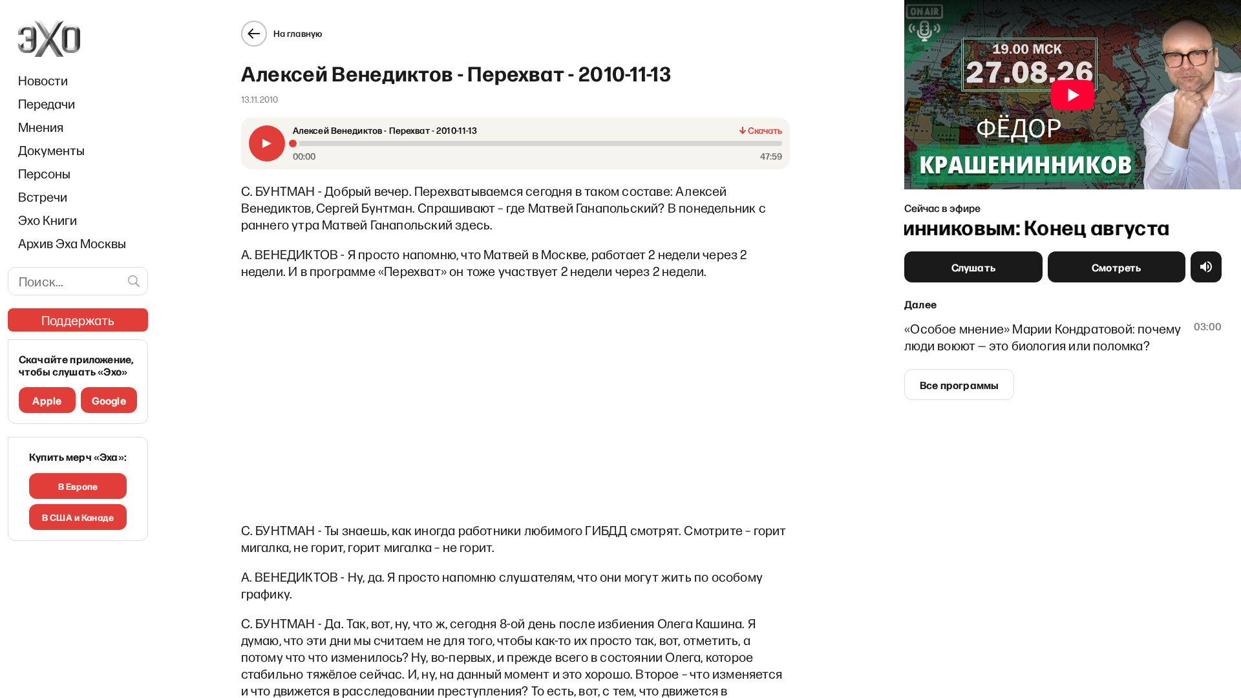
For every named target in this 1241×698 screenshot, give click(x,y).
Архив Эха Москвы (72, 243)
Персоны (44, 173)
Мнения (40, 126)
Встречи (42, 196)
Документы (51, 150)
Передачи (46, 103)
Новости (43, 80)
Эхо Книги (47, 219)
